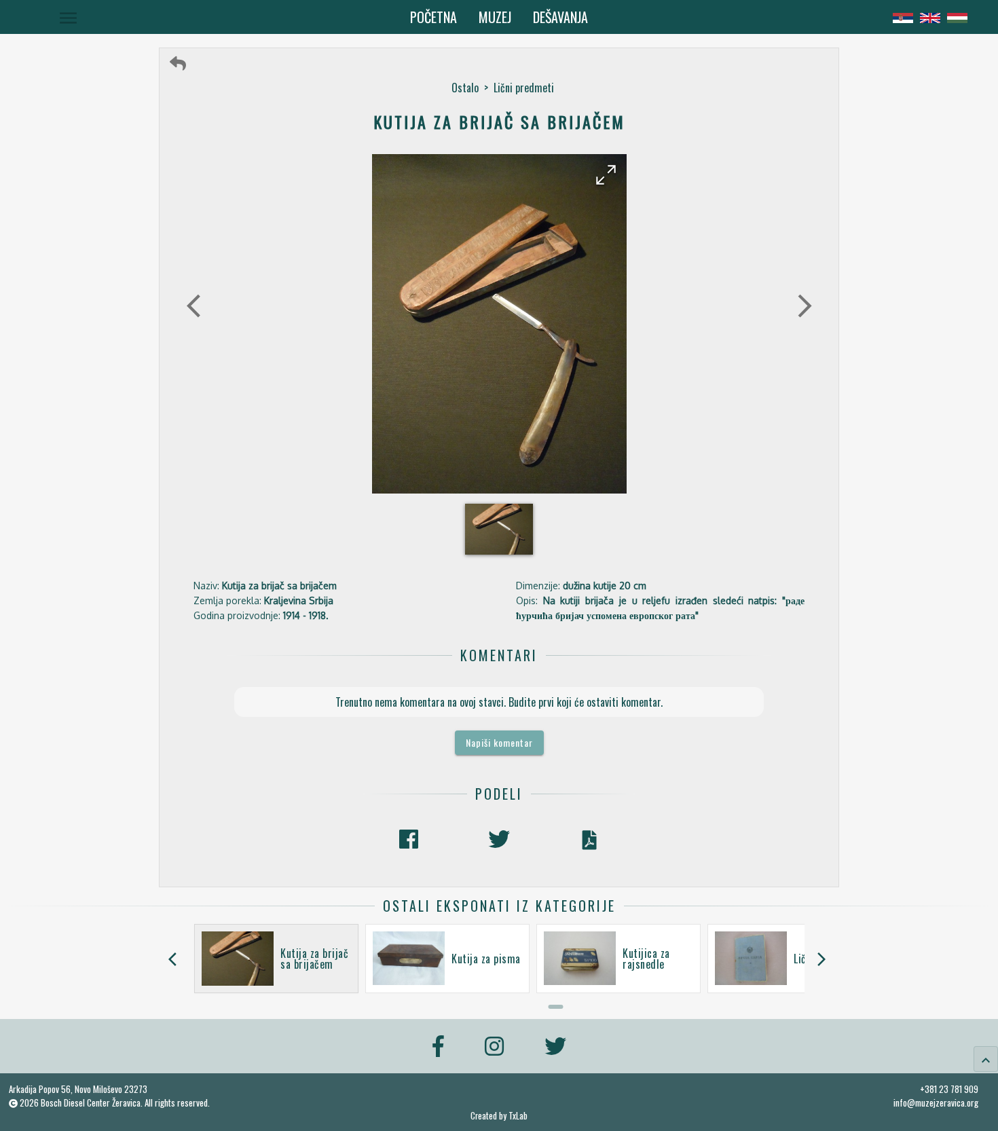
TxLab (518, 1115)
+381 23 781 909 (949, 1089)
